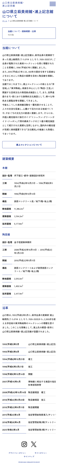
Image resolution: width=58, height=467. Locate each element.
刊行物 (11, 34)
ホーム (4, 21)
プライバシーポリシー (17, 453)
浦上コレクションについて (29, 144)
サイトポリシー (41, 453)
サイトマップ (29, 456)
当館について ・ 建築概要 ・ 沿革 (22, 31)
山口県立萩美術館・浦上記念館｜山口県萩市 (13, 4)
